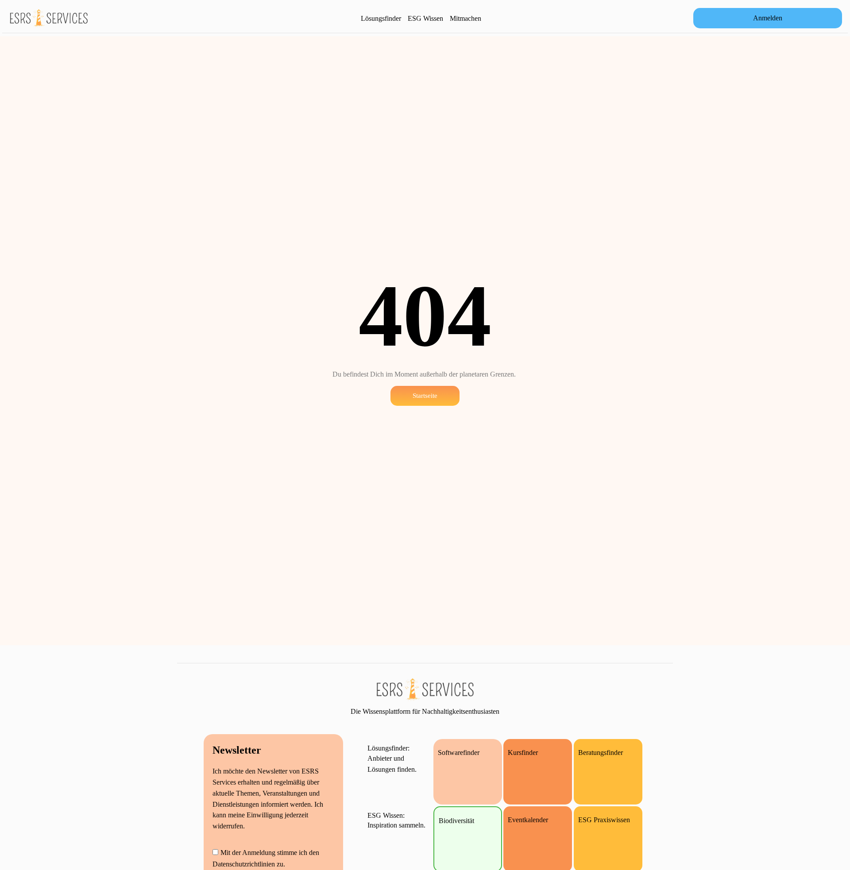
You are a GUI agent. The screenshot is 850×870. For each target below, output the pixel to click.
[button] (767, 18)
